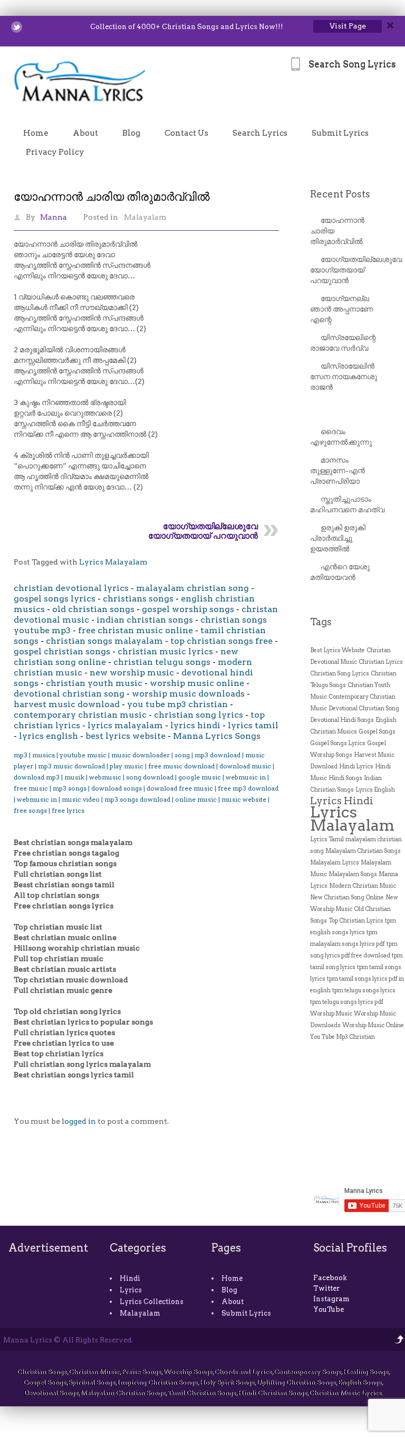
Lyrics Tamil (327, 839)
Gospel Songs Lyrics (337, 743)
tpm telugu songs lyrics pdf (346, 1002)
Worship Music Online (373, 1025)
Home (36, 133)
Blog (131, 133)
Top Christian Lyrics (356, 920)
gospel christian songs (62, 651)
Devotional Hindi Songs (342, 720)
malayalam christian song (192, 588)
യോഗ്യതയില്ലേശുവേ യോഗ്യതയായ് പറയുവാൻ (203, 531)
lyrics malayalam (125, 725)
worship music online (197, 683)
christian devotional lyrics (71, 588)
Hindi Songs (345, 778)
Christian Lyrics (381, 662)
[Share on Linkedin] (44, 27)
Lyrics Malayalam (113, 562)
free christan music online (135, 630)
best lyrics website (125, 736)
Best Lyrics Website (337, 650)
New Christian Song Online (347, 897)
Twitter (326, 1288)
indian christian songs (145, 620)
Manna (53, 217)
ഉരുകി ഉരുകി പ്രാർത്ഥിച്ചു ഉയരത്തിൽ (337, 538)
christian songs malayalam (104, 641)
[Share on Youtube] (57, 27)
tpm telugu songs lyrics (364, 990)
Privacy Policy (55, 152)
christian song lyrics (198, 715)
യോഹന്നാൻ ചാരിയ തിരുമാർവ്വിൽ (112, 196)
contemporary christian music (80, 715)
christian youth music (94, 683)
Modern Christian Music (362, 885)
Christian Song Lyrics (339, 673)
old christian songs (93, 609)
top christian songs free (221, 641)
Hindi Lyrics (356, 766)
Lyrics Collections (152, 1301)
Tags (321, 621)
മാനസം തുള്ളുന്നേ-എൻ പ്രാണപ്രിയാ (337, 470)
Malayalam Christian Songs (363, 851)
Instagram (331, 1299)
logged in (79, 1121)
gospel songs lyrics (54, 599)
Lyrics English (375, 789)
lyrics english (48, 736)
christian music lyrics (165, 651)
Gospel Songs (377, 731)
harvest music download (67, 704)
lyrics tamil (253, 725)
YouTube (328, 1309)
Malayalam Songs (353, 874)
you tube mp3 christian (177, 704)
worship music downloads (188, 694)
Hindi (130, 1278)
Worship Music (331, 1013)
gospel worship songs (188, 609)
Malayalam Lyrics (334, 862)
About (85, 133)
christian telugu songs (161, 662)
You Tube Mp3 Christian (342, 1036)
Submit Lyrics (340, 133)
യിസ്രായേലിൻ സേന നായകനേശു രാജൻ (343, 376)
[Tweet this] (16, 27)
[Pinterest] (71, 27)
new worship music (132, 673)
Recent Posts (340, 194)
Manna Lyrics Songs (217, 736)
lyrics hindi (195, 725)
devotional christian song (69, 694)
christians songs (138, 599)
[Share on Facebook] (30, 27)
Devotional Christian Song (364, 708)
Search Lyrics (260, 133)
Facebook (330, 1278)
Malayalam (145, 217)
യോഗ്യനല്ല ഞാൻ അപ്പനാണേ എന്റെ (341, 309)
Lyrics (131, 1290)
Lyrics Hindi (341, 800)
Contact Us (186, 133)
